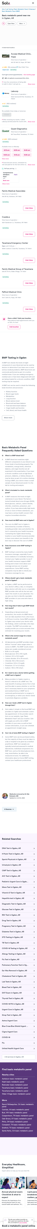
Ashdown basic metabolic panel (15, 1079)
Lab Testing (9, 9)
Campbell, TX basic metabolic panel (16, 1125)
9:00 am (7, 155)
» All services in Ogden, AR (14, 1057)
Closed (6, 115)
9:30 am (27, 155)
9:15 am (17, 155)
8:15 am (6, 150)
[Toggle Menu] (32, 3)
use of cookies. (23, 1222)
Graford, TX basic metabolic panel (16, 1128)
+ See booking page (29, 75)
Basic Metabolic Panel (21, 9)
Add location (14, 327)
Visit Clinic (29, 208)
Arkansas (32, 9)
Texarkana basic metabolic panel (15, 1088)
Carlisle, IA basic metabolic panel (15, 1109)
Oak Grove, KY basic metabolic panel (17, 1119)
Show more (31, 84)
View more (5, 159)
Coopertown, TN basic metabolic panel (18, 1115)
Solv (3, 9)
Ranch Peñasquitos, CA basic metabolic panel (18, 1105)
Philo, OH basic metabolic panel (15, 1122)
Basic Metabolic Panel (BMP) (11, 11)
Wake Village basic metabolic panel (16, 1094)
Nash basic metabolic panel (13, 1082)
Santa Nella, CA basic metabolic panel (17, 1131)
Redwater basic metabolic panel (15, 1085)
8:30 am (17, 150)
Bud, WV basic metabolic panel (14, 1112)
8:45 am (27, 150)
